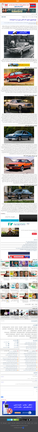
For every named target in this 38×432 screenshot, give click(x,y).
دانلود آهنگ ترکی (34, 335)
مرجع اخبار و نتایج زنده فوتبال (23, 328)
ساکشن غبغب (20, 327)
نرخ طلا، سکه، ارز (6, 342)
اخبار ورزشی (28, 423)
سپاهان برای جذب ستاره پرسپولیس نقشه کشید (11, 355)
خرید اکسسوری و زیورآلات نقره (6, 327)
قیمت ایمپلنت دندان (34, 327)
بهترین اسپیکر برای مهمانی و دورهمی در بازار (31, 241)
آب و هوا (7, 343)
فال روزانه (7, 345)
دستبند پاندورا (35, 328)
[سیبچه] (28, 420)
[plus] (5, 16)
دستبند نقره (16, 327)
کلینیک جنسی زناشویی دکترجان (21, 332)
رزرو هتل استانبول (34, 330)
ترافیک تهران (15, 345)
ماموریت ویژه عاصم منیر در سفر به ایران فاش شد (30, 359)
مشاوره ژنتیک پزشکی (13, 332)
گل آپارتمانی (24, 330)
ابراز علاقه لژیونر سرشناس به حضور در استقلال (30, 356)
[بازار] (16, 420)
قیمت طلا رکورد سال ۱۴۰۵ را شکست (12, 352)
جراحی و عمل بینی (10, 335)
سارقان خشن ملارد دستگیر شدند (32, 345)
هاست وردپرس (18, 334)
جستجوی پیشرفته (5, 423)
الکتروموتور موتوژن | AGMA (33, 337)
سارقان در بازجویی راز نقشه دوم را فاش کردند (30, 362)
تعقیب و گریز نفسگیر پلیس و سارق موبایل (31, 361)
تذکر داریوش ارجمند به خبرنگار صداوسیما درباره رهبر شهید (10, 358)
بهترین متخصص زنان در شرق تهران (10, 334)
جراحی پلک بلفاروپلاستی (14, 330)
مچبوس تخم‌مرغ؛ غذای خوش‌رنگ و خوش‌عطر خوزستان (10, 367)
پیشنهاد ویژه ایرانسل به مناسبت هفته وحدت (30, 364)
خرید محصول (34, 233)
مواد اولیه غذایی (4, 328)
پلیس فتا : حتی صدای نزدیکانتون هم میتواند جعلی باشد (30, 244)
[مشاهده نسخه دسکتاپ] (1, 1)
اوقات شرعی (15, 347)
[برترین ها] (17, 1)
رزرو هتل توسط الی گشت (11, 328)
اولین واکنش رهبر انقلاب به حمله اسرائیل (31, 348)
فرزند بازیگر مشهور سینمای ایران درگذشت (12, 353)
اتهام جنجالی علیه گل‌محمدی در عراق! (31, 365)
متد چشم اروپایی (29, 330)
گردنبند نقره (12, 327)
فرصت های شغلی (18, 423)
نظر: (36, 391)
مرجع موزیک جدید (30, 328)
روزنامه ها (16, 342)
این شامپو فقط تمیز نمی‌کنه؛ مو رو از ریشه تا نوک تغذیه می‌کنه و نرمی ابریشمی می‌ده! (26, 248)
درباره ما (25, 423)
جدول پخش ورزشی (5, 347)
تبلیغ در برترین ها (13, 423)
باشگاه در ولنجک (20, 330)
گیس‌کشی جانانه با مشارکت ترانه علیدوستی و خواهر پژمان (10, 362)
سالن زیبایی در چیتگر (34, 334)
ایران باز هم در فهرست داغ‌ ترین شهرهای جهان (30, 355)
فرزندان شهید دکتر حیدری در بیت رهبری (31, 346)
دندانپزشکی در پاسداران (27, 334)
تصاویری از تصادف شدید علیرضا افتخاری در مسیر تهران (10, 359)
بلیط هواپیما (29, 327)
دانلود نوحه (22, 334)
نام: (36, 389)
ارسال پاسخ (2, 376)
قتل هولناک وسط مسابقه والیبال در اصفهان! (31, 358)
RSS (1, 423)
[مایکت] (10, 420)
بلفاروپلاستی (25, 327)
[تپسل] (1, 213)
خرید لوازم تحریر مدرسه (22, 335)
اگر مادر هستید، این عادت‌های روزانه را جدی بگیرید (30, 353)
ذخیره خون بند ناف (7, 332)
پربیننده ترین (15, 350)
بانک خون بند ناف (15, 335)
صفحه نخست (35, 423)
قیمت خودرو (15, 343)
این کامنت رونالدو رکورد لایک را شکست (31, 367)
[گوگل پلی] (22, 420)
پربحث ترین (5, 350)
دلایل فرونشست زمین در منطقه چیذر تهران (30, 342)
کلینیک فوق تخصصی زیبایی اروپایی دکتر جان (31, 332)
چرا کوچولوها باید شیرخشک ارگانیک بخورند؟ (31, 250)
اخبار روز (32, 423)
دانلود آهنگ (16, 328)
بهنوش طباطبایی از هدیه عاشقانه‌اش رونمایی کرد (11, 370)
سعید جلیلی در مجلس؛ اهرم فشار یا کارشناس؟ (30, 343)
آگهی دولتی (9, 423)
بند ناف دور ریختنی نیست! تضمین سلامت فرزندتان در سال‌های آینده (28, 249)
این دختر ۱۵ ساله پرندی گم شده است (31, 352)
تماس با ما (22, 423)
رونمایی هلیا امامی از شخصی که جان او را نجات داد (29, 370)
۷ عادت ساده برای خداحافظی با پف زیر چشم (31, 368)
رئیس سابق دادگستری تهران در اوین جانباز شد (11, 365)
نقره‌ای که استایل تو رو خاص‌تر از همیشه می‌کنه (31, 243)
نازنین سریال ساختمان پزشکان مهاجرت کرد (11, 361)
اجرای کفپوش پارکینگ (28, 335)
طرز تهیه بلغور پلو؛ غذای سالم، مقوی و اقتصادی (11, 368)
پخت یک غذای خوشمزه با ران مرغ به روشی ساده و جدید (10, 364)
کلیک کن (9, 220)
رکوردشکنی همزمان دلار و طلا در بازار (12, 356)
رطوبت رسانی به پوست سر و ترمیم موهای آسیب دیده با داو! (29, 247)
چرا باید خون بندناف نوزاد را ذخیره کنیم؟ (32, 242)
